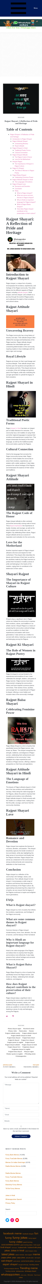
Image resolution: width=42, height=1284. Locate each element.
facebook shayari (28, 1234)
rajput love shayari (28, 1040)
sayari (6, 1264)
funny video (13, 1031)
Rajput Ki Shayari (18, 168)
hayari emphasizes (16, 525)
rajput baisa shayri (29, 1038)
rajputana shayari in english (21, 1049)
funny (8, 1238)
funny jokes (20, 1237)
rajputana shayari (28, 1047)
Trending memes (10, 1271)
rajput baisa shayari (14, 1038)
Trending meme (31, 1054)
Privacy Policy (10, 1203)
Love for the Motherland (22, 159)
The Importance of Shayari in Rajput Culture (24, 165)
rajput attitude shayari (30, 1033)
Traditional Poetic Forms (22, 150)
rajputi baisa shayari (15, 1051)
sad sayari (37, 1257)
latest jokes (23, 1031)
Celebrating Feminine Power (24, 177)
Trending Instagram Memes (11, 1268)
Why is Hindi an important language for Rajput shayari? (26, 201)
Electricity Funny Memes (14, 1184)
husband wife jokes (34, 1247)
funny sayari (32, 1238)
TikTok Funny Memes (13, 1188)
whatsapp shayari (30, 1271)
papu (14, 1257)
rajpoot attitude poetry (13, 1033)
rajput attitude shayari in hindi (21, 1035)
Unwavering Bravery (21, 143)
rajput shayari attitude (13, 1045)
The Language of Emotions (23, 182)
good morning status (26, 1245)
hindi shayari (5, 1247)
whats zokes (24, 1275)
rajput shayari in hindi (30, 1045)
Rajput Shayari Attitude (20, 155)
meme (32, 1031)
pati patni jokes (30, 1257)
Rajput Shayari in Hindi (19, 148)
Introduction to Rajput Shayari (22, 139)
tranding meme (34, 1264)
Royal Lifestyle (19, 146)
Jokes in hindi (17, 1250)
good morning (27, 1242)
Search (8, 1209)
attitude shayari (23, 292)
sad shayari (6, 1260)
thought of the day (23, 1264)
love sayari (28, 1255)
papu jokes (21, 1257)
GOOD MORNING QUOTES (10, 1245)
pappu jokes (6, 1257)
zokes (21, 1277)
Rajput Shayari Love (19, 184)
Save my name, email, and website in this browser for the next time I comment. (21, 1130)
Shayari (21, 1025)
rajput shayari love (14, 1047)
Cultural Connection (21, 152)
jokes (7, 1250)
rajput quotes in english (15, 1042)
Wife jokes (30, 1275)
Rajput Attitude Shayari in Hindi (22, 179)
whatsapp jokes (20, 1271)
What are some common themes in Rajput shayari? (25, 196)
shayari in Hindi (16, 428)
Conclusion (18, 188)
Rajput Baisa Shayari (19, 175)
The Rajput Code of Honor (23, 157)
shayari (14, 1264)
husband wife (22, 1247)
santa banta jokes (27, 1261)
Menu (36, 8)
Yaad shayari (37, 1275)
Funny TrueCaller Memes (14, 1158)
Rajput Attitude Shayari (20, 141)
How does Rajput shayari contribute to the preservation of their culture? (26, 211)
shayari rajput (29, 1051)
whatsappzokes (21, 1056)
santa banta (16, 1261)
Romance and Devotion (22, 186)
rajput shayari (30, 1042)
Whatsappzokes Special (14, 1199)
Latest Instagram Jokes (31, 1251)
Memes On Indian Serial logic (15, 1162)
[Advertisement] (21, 54)
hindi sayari (36, 1245)
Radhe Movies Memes (13, 1166)
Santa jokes (37, 1261)
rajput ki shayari (14, 1040)
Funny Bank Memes (12, 1155)
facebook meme (29, 1028)
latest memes (19, 1255)
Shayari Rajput (17, 161)
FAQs (16, 191)
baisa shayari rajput (15, 1028)
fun (36, 1233)
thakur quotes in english (15, 1054)
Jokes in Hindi (10, 1195)
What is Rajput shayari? (24, 193)
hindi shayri (14, 1247)
